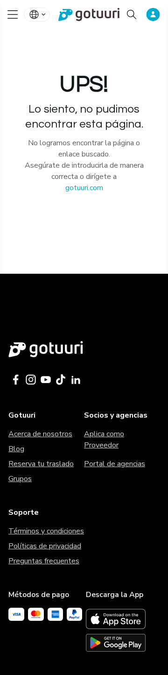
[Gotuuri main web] (84, 349)
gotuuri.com (84, 188)
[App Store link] (123, 619)
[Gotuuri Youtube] (45, 379)
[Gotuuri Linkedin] (75, 379)
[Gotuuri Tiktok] (60, 379)
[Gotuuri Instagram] (30, 379)
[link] (83, 14)
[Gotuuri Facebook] (15, 379)
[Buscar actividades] (131, 14)
